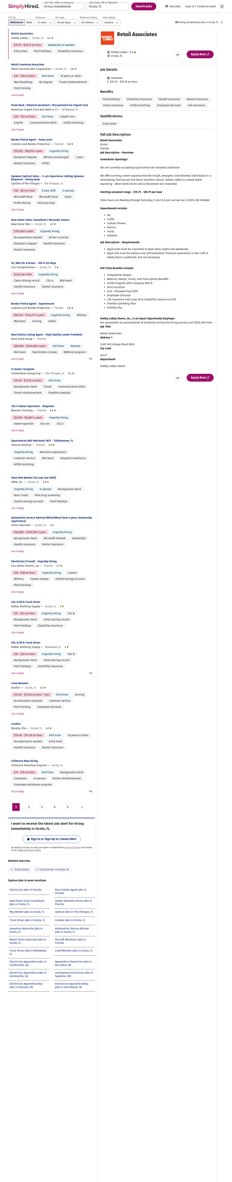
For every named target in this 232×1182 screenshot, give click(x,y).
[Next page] (82, 807)
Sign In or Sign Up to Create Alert (53, 839)
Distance (40, 17)
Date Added (109, 17)
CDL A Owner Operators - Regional (32, 406)
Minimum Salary (88, 17)
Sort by (12, 17)
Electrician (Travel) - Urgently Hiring (34, 561)
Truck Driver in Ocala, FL (54, 869)
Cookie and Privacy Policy (29, 850)
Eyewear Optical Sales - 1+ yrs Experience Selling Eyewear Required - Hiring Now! (47, 178)
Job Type (59, 17)
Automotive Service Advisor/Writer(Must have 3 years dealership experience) (51, 519)
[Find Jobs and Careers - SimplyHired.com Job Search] (23, 6)
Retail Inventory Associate (27, 64)
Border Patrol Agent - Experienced (32, 303)
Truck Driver (21, 869)
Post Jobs (175, 6)
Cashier (16, 723)
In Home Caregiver (22, 369)
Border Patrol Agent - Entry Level (31, 139)
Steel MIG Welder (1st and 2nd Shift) (33, 477)
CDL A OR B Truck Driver (25, 602)
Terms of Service (72, 847)
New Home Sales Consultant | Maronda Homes (40, 219)
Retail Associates (22, 33)
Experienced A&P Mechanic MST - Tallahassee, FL (42, 440)
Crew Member (19, 683)
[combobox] (63, 6)
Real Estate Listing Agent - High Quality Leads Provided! (46, 334)
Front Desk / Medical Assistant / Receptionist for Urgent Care (49, 105)
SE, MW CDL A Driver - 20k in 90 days (33, 263)
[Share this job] (177, 55)
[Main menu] (222, 6)
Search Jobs (144, 6)
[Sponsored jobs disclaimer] (222, 22)
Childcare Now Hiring (24, 761)
